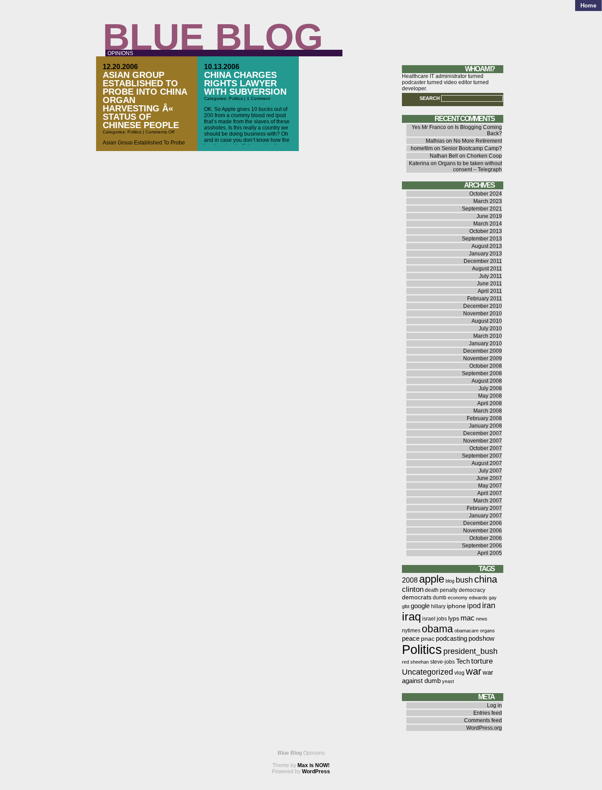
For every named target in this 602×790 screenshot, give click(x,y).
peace (411, 638)
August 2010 (487, 321)
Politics (134, 131)
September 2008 (482, 373)
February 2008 (484, 418)
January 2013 (485, 254)
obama (437, 629)
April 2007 (489, 493)
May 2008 (490, 396)
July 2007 (490, 471)
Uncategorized (427, 671)
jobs (442, 619)
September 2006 (482, 546)
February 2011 (484, 298)
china (485, 579)
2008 (410, 580)
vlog (459, 673)
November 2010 (482, 313)
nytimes (411, 631)
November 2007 (482, 441)
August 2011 (487, 269)
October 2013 (485, 231)
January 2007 (485, 516)
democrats (416, 597)
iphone (456, 606)
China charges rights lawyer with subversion (245, 83)
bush (464, 579)
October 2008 (485, 366)
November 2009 (482, 358)
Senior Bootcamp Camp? (472, 148)
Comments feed (483, 720)
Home (588, 5)
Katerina (419, 163)
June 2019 (489, 216)
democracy (472, 590)
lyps (453, 618)
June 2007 (489, 478)
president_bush (470, 651)
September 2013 (482, 239)
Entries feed (487, 713)
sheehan (419, 661)
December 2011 (483, 261)
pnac (428, 638)
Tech (463, 661)
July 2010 (490, 328)
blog (450, 580)
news (481, 618)
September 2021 (482, 209)
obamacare (466, 630)
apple (431, 579)
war (473, 671)
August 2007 (487, 463)
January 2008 (485, 426)
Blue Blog (213, 37)
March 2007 (487, 501)
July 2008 (490, 388)
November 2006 (482, 531)
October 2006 (485, 538)
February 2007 (484, 508)
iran (488, 605)
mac (468, 618)
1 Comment (258, 98)
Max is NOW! (313, 765)
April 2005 (489, 553)
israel (428, 619)
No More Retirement (477, 141)
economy (458, 597)
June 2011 (489, 284)
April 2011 (490, 291)
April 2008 (489, 403)
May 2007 (490, 486)
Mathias (435, 141)
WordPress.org (484, 728)
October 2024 (485, 194)
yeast (448, 681)
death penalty (441, 590)
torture (482, 661)
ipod (474, 605)
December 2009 (482, 351)
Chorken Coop (484, 156)
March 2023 (487, 201)
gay (493, 597)
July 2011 (490, 276)
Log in (494, 705)
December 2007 (482, 433)
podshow (481, 638)
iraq (411, 616)
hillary (438, 606)
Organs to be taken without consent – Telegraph (470, 166)
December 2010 (482, 306)
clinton (413, 589)
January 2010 (485, 343)
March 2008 (487, 411)
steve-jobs (442, 662)
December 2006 (482, 523)
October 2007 (485, 448)
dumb (439, 597)
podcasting (451, 638)
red (405, 661)
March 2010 (487, 336)
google (420, 605)
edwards (478, 597)
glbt (405, 606)
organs (487, 630)
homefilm (422, 148)
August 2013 (487, 246)
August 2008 (487, 381)
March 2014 (487, 224)
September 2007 (482, 456)
